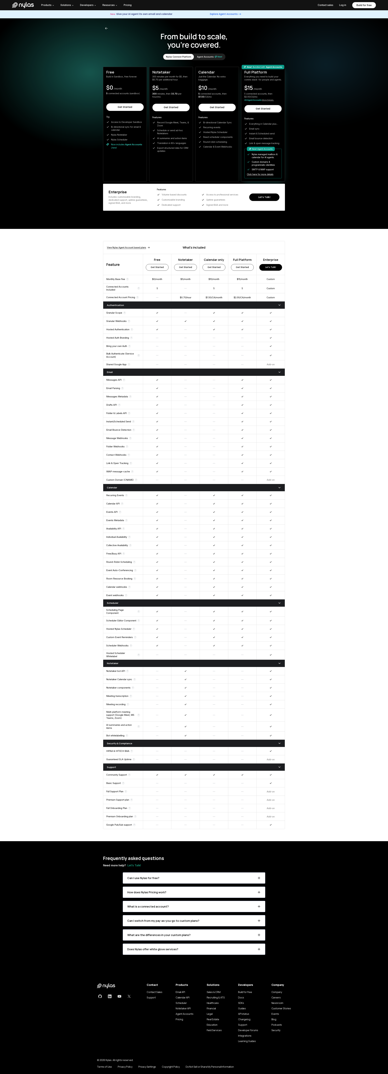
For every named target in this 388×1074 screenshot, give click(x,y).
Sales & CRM (214, 992)
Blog (273, 1019)
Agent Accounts (184, 1014)
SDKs (241, 1003)
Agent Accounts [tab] (209, 56)
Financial (211, 1008)
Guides (242, 1008)
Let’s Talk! (264, 197)
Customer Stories (281, 1008)
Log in (342, 5)
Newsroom (277, 1003)
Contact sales (325, 5)
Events (275, 1014)
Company (276, 992)
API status (243, 1014)
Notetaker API (183, 1008)
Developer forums (248, 1030)
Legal (210, 1014)
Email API (180, 992)
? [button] (127, 279)
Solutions (65, 5)
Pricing (128, 5)
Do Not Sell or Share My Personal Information (210, 1066)
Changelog (244, 1019)
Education (212, 1024)
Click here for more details (260, 174)
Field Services (214, 1030)
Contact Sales (154, 992)
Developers (86, 5)
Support (151, 997)
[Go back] (106, 28)
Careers (276, 997)
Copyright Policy (171, 1066)
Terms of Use (104, 1066)
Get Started (125, 107)
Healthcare (213, 1003)
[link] (100, 996)
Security (276, 1030)
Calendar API (182, 997)
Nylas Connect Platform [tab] (178, 56)
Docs (241, 997)
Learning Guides (247, 1041)
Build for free (364, 5)
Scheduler (181, 1003)
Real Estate (213, 1019)
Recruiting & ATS (216, 997)
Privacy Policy (125, 1066)
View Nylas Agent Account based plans (126, 247)
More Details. (268, 100)
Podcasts (276, 1024)
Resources (108, 5)
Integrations (244, 1035)
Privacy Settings (147, 1066)
